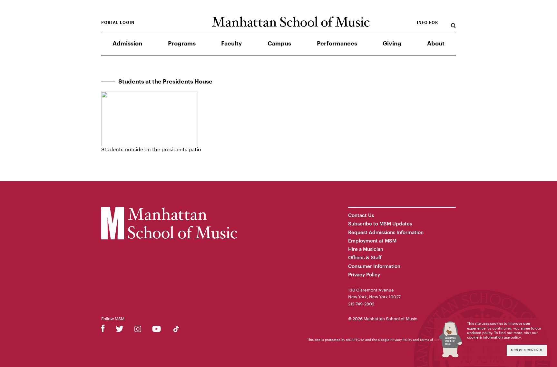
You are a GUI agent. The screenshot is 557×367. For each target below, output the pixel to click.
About (436, 43)
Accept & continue (527, 350)
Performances (337, 43)
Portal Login (117, 23)
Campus (279, 43)
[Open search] (453, 22)
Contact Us (361, 215)
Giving (392, 43)
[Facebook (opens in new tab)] (103, 330)
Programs (182, 43)
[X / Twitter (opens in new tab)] (119, 330)
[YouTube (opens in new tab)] (156, 330)
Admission (127, 43)
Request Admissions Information (386, 232)
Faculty (231, 43)
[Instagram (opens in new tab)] (137, 330)
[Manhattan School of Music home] (290, 21)
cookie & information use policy (494, 337)
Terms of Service (433, 340)
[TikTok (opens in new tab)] (176, 330)
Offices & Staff (365, 257)
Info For (427, 23)
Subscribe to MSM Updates (380, 223)
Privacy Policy (364, 274)
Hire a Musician (365, 249)
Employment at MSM (372, 240)
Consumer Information (374, 266)
